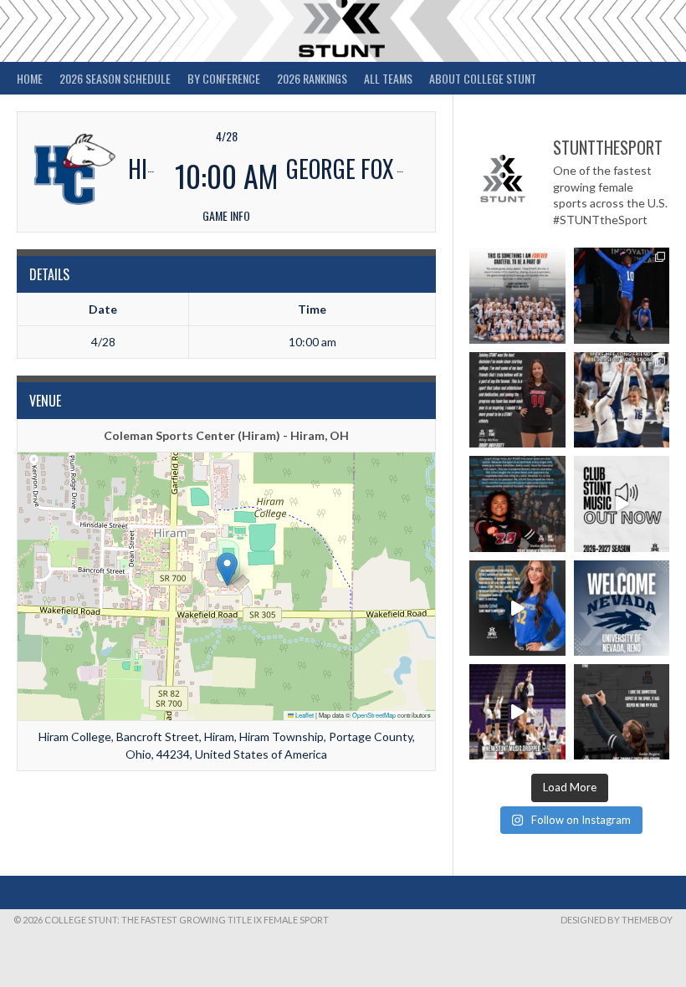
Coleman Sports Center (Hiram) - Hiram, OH (226, 435)
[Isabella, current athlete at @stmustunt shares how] (517, 608)
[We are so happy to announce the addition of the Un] (621, 608)
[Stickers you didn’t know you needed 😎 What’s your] (621, 295)
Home (30, 78)
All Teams (388, 78)
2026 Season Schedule (115, 78)
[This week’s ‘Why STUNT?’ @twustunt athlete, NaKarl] (517, 503)
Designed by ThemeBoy (617, 919)
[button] (227, 569)
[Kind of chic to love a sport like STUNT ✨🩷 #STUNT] (621, 399)
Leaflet (304, 714)
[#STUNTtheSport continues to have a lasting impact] (517, 399)
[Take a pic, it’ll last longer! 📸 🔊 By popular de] (621, 503)
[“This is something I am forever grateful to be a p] (517, 295)
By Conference (223, 78)
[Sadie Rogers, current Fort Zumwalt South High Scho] (621, 711)
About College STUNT (482, 78)
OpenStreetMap (374, 714)
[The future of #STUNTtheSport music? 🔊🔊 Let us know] (517, 711)
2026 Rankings (312, 78)
